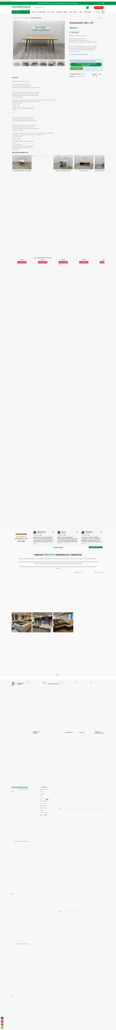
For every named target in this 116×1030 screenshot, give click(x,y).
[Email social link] (100, 74)
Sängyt (41, 798)
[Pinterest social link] (93, 76)
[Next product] (102, 18)
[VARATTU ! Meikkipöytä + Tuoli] (21, 162)
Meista (41, 810)
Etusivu (14, 18)
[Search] (87, 7)
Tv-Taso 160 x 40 (42, 170)
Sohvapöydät (25, 18)
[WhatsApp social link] (101, 3)
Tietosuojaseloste (44, 812)
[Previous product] (99, 18)
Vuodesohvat (43, 803)
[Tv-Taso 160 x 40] (42, 162)
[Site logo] (21, 7)
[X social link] (98, 74)
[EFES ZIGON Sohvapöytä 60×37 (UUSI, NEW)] (83, 162)
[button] (22, 262)
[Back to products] (100, 18)
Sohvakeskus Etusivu (20, 113)
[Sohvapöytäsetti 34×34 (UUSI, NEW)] (104, 162)
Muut (19, 18)
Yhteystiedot (43, 808)
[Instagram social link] (100, 3)
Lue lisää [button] (35, 543)
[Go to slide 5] (59, 674)
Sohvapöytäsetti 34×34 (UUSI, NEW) (104, 170)
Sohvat (41, 791)
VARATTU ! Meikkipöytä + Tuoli (22, 170)
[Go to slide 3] (56, 674)
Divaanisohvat (43, 805)
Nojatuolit (42, 794)
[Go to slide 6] (60, 674)
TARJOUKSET (45, 789)
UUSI (41, 796)
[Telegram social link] (103, 3)
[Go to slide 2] (55, 674)
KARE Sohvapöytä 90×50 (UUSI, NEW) (63, 170)
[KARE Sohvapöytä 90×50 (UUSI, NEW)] (63, 162)
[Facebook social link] (98, 3)
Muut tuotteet (44, 801)
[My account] (103, 12)
